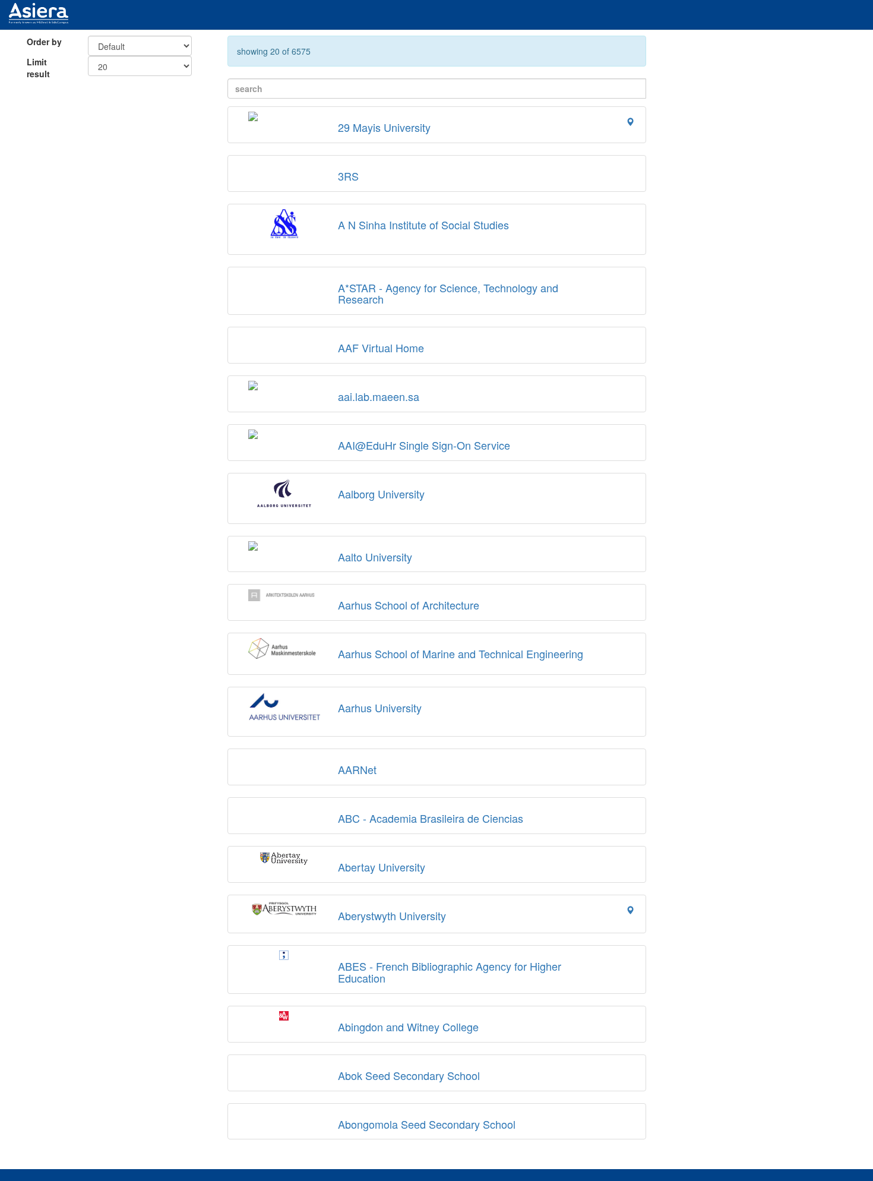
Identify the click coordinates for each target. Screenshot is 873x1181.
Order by (44, 42)
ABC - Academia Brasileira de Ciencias (430, 818)
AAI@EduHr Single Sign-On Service (424, 445)
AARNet (357, 769)
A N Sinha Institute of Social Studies (423, 224)
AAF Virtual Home (381, 347)
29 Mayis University (384, 127)
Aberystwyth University (392, 915)
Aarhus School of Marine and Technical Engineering (460, 653)
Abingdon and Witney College (408, 1026)
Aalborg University (381, 493)
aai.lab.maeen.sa (378, 396)
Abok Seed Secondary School (409, 1075)
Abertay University (381, 866)
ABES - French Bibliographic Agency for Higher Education (449, 972)
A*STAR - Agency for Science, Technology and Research (448, 293)
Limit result (38, 68)
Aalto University (375, 556)
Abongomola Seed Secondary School (426, 1124)
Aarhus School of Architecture (408, 604)
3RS (348, 176)
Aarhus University (380, 707)
